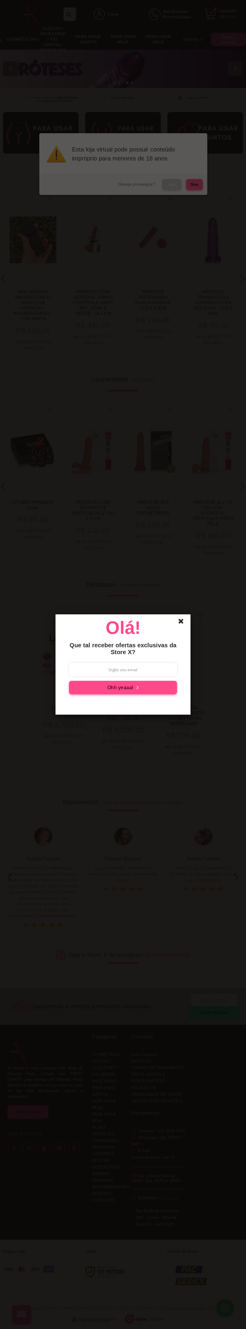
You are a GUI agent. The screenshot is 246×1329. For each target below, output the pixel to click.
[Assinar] (123, 687)
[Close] (183, 622)
